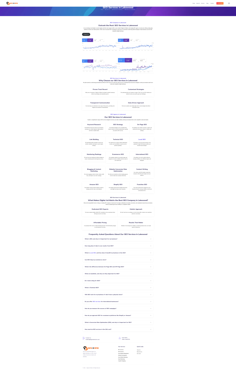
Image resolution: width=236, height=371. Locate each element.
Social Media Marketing (123, 357)
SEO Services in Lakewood (118, 78)
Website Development (122, 355)
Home (194, 3)
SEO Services (107, 9)
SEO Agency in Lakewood (118, 114)
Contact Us (86, 34)
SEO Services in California (117, 9)
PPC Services (120, 349)
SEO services (97, 301)
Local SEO (142, 139)
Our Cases (139, 353)
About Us (198, 3)
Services (202, 3)
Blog (207, 3)
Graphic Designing (122, 360)
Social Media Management (123, 353)
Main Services (139, 351)
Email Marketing (121, 359)
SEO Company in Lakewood (118, 22)
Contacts (212, 3)
